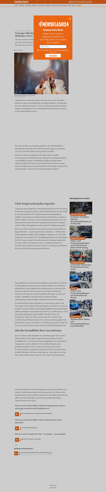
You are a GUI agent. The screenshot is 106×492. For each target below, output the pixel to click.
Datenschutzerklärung (63, 50)
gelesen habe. (53, 52)
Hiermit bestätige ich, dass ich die (48, 50)
